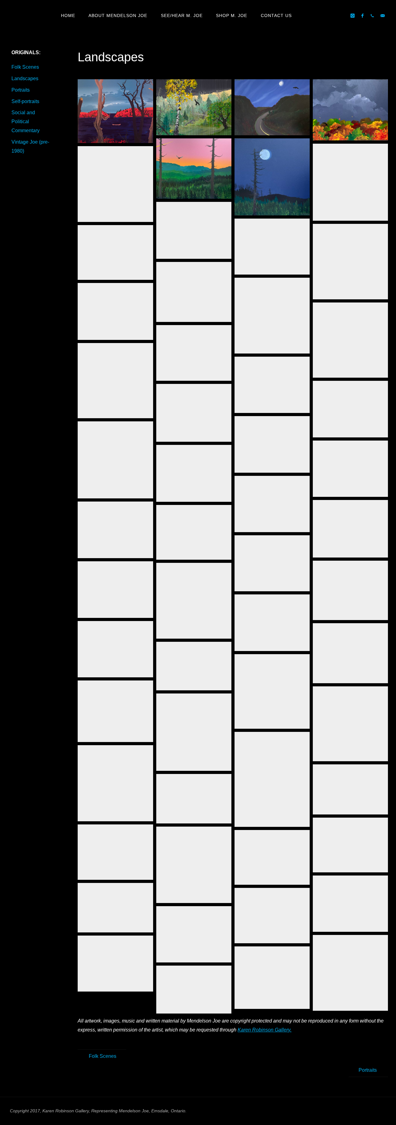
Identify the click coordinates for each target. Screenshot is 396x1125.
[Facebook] (362, 15)
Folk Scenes (25, 67)
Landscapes (24, 78)
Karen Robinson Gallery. (264, 1029)
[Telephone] (372, 15)
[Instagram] (352, 15)
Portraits (20, 90)
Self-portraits (25, 101)
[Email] (382, 15)
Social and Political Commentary (25, 121)
